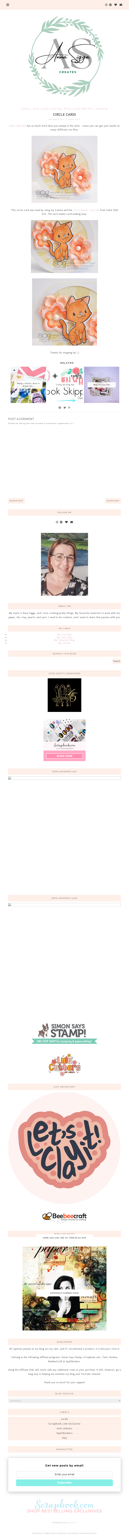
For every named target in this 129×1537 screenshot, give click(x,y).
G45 (64, 1437)
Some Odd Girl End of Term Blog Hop (64, 1237)
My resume (64, 643)
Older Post (113, 501)
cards (36, 108)
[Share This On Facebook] (60, 408)
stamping (102, 108)
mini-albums (64, 1428)
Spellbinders (65, 1433)
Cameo (26, 108)
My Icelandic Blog (64, 640)
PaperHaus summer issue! (64, 1293)
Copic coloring (52, 108)
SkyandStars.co (88, 1533)
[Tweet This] (65, 408)
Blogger (71, 1523)
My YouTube (64, 634)
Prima (68, 108)
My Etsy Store (64, 637)
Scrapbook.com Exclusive (65, 1423)
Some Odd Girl (84, 108)
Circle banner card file (86, 210)
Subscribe (64, 1482)
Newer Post (16, 501)
